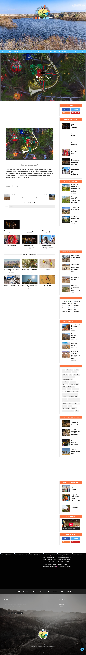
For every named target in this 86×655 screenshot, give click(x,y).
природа (64, 403)
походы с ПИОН (70, 401)
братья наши (76, 374)
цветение (64, 410)
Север (32, 51)
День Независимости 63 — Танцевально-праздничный (47, 246)
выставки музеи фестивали (67, 379)
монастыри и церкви (66, 391)
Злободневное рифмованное (75, 508)
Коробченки (47, 269)
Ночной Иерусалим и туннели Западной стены (75, 442)
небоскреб (64, 393)
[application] (71, 524)
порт (63, 401)
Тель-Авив (15, 51)
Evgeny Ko (40, 80)
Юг (44, 51)
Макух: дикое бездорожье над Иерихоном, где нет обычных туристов (75, 287)
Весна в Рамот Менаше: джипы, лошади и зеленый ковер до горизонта (75, 188)
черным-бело (71, 410)
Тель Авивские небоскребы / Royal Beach (29, 286)
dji (67, 369)
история (64, 386)
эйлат (77, 410)
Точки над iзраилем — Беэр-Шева (75, 451)
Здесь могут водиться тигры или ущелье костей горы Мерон (75, 218)
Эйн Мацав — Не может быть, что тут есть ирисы (75, 209)
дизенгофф (72, 381)
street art (64, 372)
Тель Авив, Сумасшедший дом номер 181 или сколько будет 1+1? (75, 433)
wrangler (74, 372)
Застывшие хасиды (29, 231)
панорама (64, 398)
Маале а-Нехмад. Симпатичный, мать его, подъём (75, 257)
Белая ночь (61, 606)
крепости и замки (71, 386)
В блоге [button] (11, 206)
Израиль (43, 72)
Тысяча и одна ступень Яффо (74, 423)
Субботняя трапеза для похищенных (11, 285)
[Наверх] (82, 649)
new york (76, 369)
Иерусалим (24, 51)
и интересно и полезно (74, 384)
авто (70, 374)
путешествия (76, 403)
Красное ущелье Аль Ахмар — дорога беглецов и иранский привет (75, 199)
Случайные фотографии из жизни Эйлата (11, 270)
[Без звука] (76, 528)
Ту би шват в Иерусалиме (47, 231)
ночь (76, 393)
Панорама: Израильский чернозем (18, 197)
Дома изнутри (61, 604)
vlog (69, 372)
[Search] (82, 51)
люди (69, 389)
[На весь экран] (78, 528)
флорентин (74, 408)
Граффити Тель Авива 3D (47, 285)
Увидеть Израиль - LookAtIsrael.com (47, 643)
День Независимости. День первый (11, 231)
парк (70, 398)
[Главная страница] (3, 51)
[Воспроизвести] (63, 528)
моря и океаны (75, 391)
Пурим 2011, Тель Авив (11, 245)
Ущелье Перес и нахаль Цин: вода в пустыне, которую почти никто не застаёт (75, 267)
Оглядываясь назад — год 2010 (40, 197)
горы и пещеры (65, 381)
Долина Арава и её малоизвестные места (75, 326)
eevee (71, 369)
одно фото (64, 396)
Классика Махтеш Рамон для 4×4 (75, 278)
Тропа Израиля (52, 51)
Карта (8, 51)
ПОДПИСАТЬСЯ (43, 562)
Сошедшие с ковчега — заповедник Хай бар (29, 270)
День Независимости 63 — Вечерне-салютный (29, 246)
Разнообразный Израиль (74, 344)
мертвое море (75, 389)
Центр (38, 51)
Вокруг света (61, 51)
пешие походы (76, 398)
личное (64, 389)
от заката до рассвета (73, 396)
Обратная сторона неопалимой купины (75, 335)
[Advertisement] (43, 39)
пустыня (70, 403)
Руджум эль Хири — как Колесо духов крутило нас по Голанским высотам (75, 355)
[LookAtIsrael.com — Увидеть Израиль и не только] (43, 12)
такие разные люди (66, 408)
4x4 (63, 369)
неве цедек (71, 393)
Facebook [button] (6, 206)
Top (43, 652)
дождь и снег (65, 384)
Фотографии (8, 186)
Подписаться (64, 313)
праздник (16, 186)
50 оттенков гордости (74, 488)
